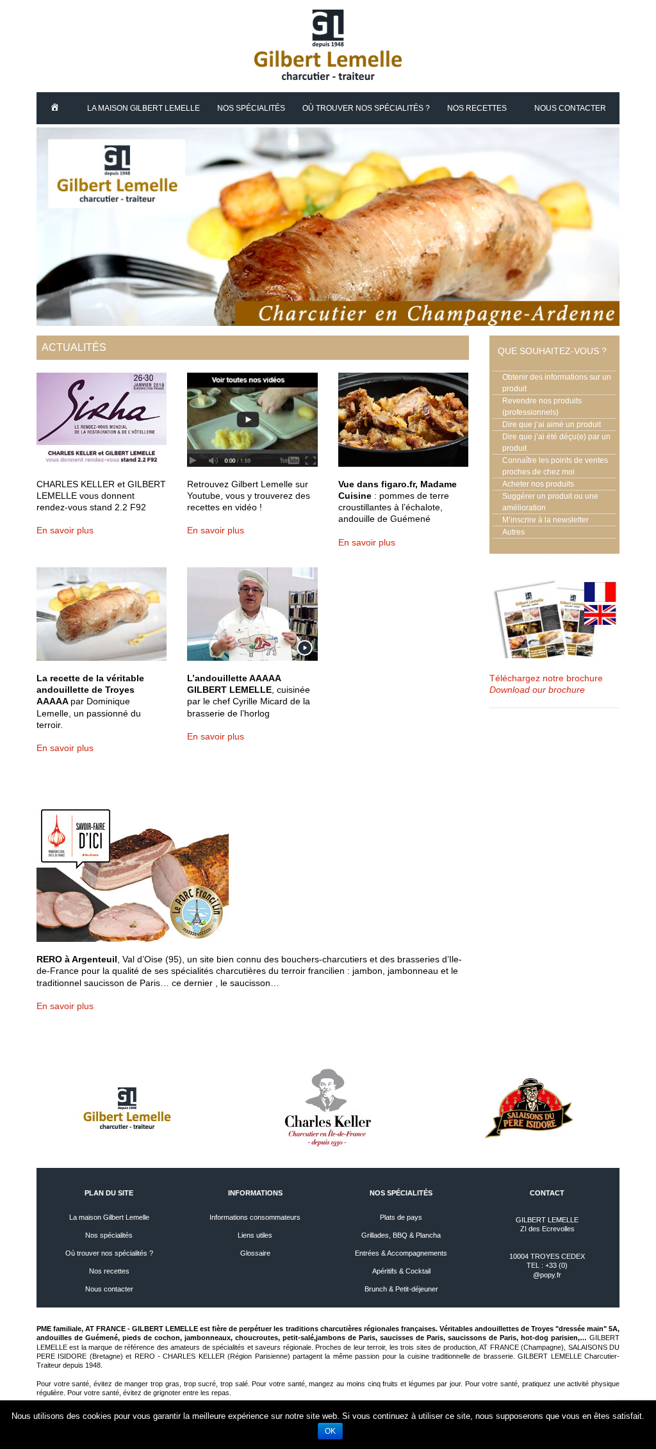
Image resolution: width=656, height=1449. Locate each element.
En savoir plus (65, 530)
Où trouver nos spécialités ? (366, 108)
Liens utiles (255, 1235)
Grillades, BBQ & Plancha (401, 1235)
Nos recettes (477, 108)
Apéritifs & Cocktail (401, 1271)
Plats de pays (401, 1217)
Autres (513, 532)
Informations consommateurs (254, 1217)
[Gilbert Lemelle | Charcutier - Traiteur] (328, 77)
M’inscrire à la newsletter (545, 519)
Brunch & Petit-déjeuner (401, 1289)
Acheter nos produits (538, 484)
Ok (330, 1431)
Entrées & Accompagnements (401, 1253)
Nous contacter (570, 108)
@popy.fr (547, 1275)
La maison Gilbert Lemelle (143, 108)
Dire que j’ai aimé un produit (551, 424)
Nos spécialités (251, 108)
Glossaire (255, 1253)
